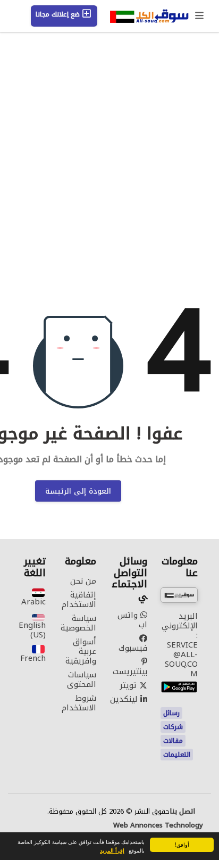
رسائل (171, 713)
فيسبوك (133, 647)
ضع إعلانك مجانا (59, 14)
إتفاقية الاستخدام (79, 599)
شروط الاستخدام (79, 702)
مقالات (173, 741)
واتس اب (132, 619)
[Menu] (200, 16)
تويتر (129, 685)
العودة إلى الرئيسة (78, 491)
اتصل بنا (182, 811)
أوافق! (182, 844)
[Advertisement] (109, 190)
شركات (173, 727)
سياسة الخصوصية (78, 623)
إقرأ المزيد (112, 850)
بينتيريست (130, 670)
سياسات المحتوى (81, 679)
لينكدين (125, 699)
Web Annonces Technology (158, 825)
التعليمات (176, 754)
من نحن (83, 581)
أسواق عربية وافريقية (80, 651)
